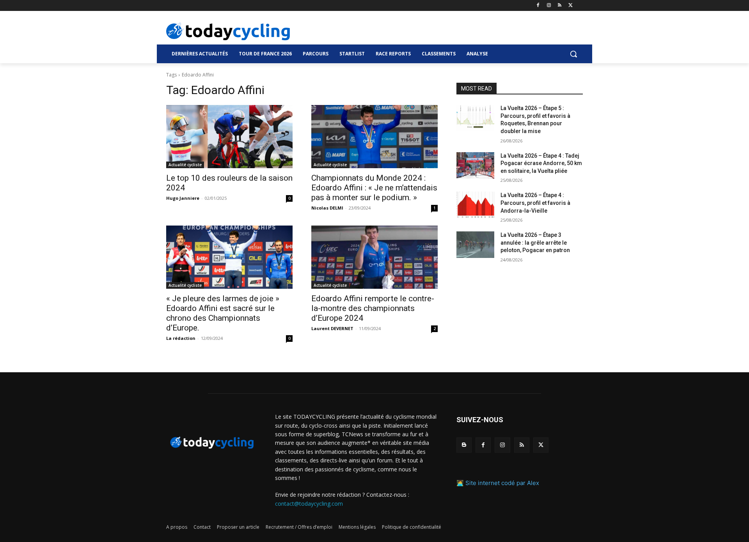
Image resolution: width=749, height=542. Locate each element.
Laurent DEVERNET (332, 328)
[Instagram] (549, 5)
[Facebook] (538, 5)
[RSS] (559, 5)
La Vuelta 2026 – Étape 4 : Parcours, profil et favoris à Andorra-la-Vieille (535, 202)
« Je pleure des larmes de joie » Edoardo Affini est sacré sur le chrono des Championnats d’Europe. (222, 313)
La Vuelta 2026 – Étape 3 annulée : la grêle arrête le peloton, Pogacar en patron (535, 242)
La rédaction (180, 338)
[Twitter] (570, 5)
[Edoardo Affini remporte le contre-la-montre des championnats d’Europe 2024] (374, 257)
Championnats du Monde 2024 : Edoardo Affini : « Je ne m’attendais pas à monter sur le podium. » (374, 187)
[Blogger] (464, 445)
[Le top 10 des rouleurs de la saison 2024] (229, 136)
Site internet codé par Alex (502, 483)
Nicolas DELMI (327, 208)
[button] (573, 53)
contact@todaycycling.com (309, 503)
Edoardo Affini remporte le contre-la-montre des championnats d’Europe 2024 (372, 308)
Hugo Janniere (182, 198)
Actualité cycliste (185, 164)
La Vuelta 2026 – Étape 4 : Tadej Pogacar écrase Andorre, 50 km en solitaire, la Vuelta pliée (541, 163)
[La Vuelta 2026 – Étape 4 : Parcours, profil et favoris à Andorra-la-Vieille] (475, 205)
